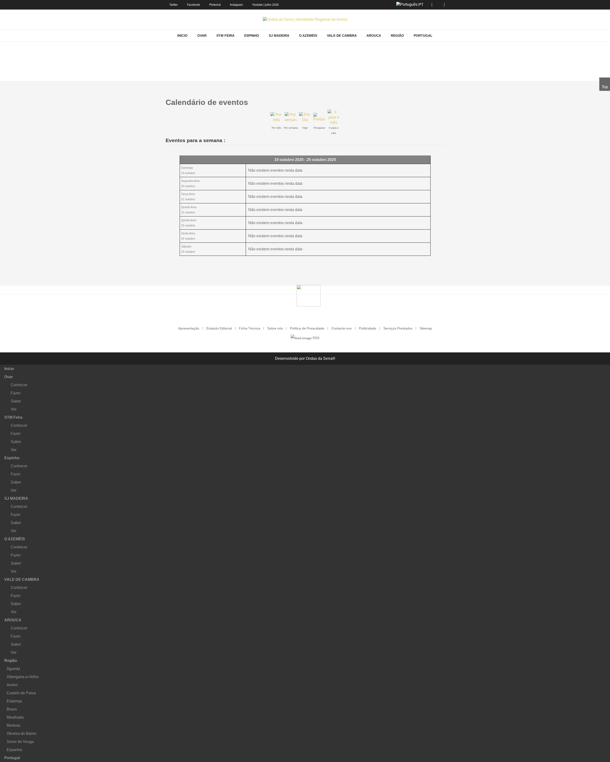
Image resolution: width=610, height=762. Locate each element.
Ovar (8, 377)
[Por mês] (276, 117)
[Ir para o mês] (334, 117)
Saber (16, 401)
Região (10, 661)
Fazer (15, 393)
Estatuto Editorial (219, 328)
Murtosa (13, 725)
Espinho (12, 458)
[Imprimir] (438, 100)
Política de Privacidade (307, 328)
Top (605, 87)
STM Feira (13, 417)
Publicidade (367, 328)
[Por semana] (291, 117)
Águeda (13, 669)
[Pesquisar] (319, 117)
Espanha (14, 750)
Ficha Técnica (249, 328)
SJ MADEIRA (16, 498)
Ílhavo (12, 709)
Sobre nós (275, 328)
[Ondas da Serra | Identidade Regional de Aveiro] (305, 19)
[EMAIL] (442, 100)
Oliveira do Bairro (21, 733)
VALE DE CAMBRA (21, 579)
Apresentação (188, 328)
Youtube (257, 4)
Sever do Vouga (20, 742)
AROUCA (12, 620)
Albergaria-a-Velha (23, 677)
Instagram (236, 4)
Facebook (193, 4)
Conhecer (19, 385)
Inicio (9, 369)
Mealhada (15, 717)
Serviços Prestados (397, 328)
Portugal (12, 758)
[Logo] (308, 295)
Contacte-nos (341, 328)
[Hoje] (305, 117)
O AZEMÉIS (14, 539)
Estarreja (14, 701)
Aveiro (12, 685)
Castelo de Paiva (21, 693)
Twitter (173, 4)
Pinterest (215, 4)
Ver (13, 409)
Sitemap (426, 328)
